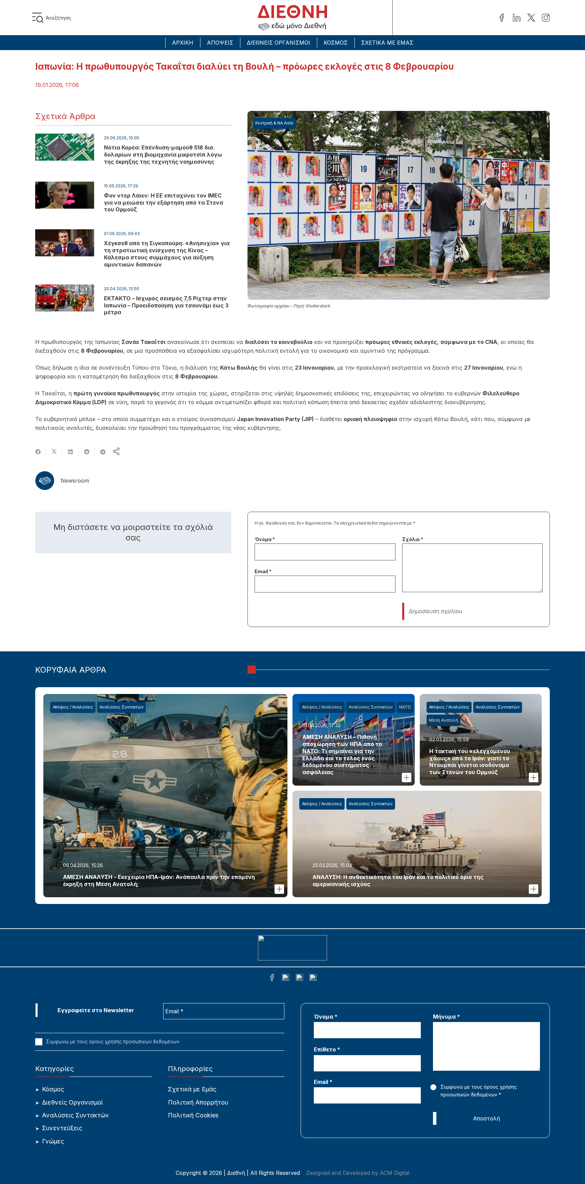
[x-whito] (299, 978)
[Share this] (38, 451)
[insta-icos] (546, 18)
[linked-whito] (285, 978)
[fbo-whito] (272, 978)
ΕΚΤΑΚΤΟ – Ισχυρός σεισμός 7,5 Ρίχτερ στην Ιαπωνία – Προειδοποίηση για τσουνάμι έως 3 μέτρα (166, 305)
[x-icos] (531, 18)
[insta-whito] (313, 978)
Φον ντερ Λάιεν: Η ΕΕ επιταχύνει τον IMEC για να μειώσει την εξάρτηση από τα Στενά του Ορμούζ (163, 202)
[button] (39, 18)
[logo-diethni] (292, 17)
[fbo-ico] (502, 18)
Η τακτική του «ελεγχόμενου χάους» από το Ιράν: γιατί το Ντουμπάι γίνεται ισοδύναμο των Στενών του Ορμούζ (469, 761)
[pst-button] (279, 889)
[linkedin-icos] (517, 18)
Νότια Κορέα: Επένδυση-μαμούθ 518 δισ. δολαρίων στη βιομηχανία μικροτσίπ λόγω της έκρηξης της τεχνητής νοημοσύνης (163, 154)
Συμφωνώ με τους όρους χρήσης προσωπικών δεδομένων (112, 1041)
